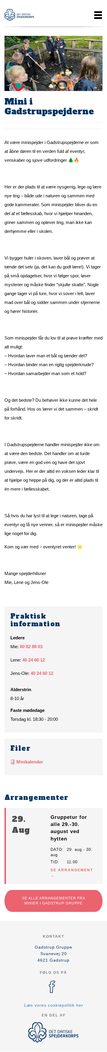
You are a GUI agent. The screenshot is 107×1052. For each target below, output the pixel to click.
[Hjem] (19, 15)
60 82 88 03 (31, 646)
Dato (56, 849)
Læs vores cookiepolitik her (53, 1005)
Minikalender (29, 761)
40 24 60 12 (33, 659)
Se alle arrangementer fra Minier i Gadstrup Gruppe (53, 900)
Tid (54, 862)
